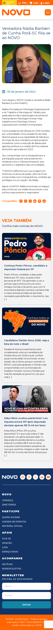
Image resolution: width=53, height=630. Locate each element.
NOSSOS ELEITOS (11, 568)
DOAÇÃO (7, 543)
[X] (35, 477)
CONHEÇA (7, 500)
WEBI (39, 625)
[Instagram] (22, 477)
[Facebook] (29, 477)
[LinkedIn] (42, 477)
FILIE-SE (6, 538)
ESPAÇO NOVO (10, 552)
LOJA (5, 547)
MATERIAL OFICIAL (12, 526)
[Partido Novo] (9, 477)
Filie (24, 3)
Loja (35, 3)
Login (46, 3)
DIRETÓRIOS (9, 505)
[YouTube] (48, 477)
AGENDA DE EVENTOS (14, 521)
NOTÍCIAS (7, 564)
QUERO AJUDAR (11, 517)
